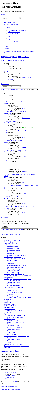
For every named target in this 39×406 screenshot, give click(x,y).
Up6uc (6, 151)
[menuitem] (17, 30)
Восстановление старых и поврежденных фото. (20, 206)
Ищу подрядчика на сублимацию (16, 111)
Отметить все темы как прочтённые (12, 89)
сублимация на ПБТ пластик (15, 160)
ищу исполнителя (11, 121)
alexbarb (8, 161)
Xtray (6, 132)
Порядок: (18, 223)
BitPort (6, 103)
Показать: (5, 221)
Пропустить (4, 14)
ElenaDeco (7, 113)
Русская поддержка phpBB (9, 386)
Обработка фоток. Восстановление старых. (19, 197)
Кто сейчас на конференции (12, 351)
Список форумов (9, 22)
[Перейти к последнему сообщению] (26, 108)
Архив (6, 71)
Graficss (6, 198)
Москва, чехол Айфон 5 (29, 77)
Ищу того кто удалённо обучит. (15, 102)
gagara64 (7, 177)
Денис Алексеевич (27, 127)
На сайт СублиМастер (11, 24)
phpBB (15, 382)
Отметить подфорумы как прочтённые (13, 60)
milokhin (10, 79)
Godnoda (7, 189)
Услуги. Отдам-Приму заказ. (15, 56)
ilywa (6, 142)
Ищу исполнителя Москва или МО (17, 131)
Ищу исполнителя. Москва (14, 140)
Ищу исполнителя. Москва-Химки (16, 150)
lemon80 (6, 122)
